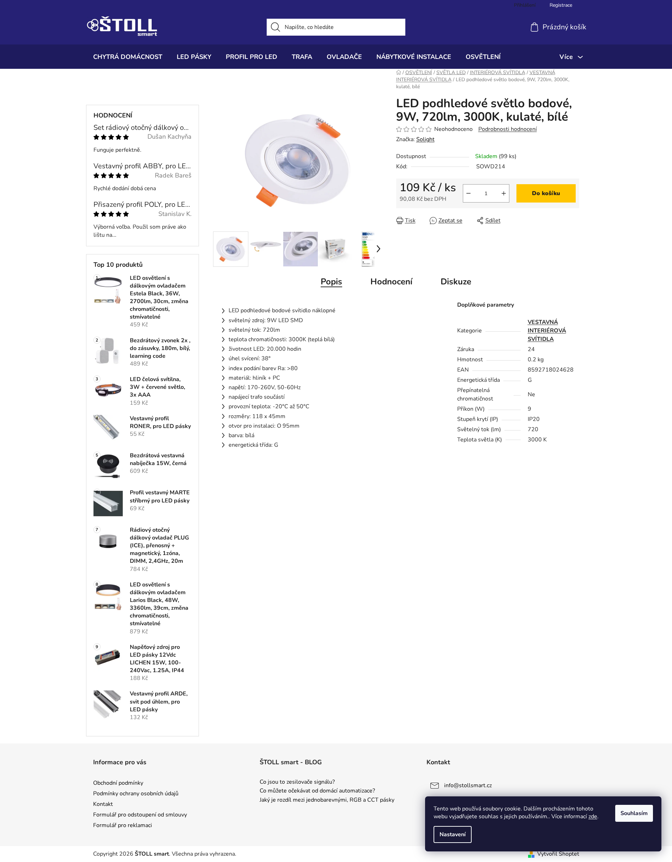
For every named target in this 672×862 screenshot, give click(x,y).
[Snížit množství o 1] (468, 193)
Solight (425, 139)
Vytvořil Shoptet (558, 854)
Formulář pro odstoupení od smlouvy (140, 815)
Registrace (561, 5)
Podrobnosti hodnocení (507, 129)
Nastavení (453, 834)
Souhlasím (634, 813)
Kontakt (103, 804)
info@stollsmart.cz (468, 785)
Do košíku (546, 193)
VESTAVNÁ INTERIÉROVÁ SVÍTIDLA (547, 330)
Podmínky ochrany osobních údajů (135, 793)
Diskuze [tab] (456, 281)
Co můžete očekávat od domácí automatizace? (317, 791)
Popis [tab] (331, 281)
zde (592, 816)
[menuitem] (127, 57)
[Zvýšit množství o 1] (503, 193)
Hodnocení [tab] (391, 281)
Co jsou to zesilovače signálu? (297, 782)
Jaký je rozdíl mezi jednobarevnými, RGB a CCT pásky (327, 800)
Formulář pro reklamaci (122, 825)
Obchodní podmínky (118, 783)
